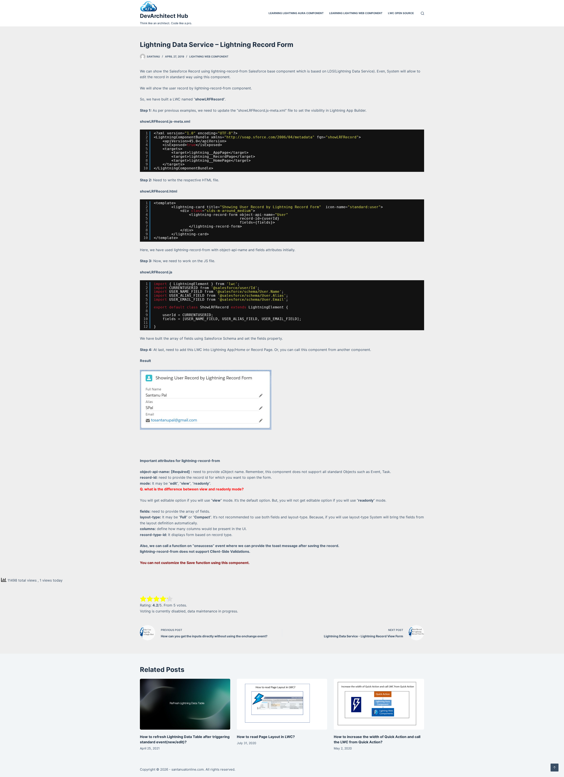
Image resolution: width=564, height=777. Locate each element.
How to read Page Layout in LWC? (266, 736)
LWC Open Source (401, 13)
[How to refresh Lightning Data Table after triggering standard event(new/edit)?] (185, 704)
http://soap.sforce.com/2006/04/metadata (269, 137)
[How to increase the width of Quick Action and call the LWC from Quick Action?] (379, 704)
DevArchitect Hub (164, 16)
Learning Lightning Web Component (355, 13)
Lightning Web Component (208, 56)
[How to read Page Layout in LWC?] (282, 704)
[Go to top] (554, 767)
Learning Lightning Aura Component (296, 13)
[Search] (422, 13)
